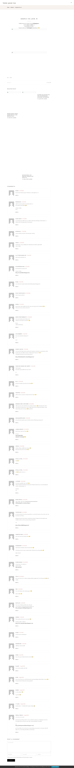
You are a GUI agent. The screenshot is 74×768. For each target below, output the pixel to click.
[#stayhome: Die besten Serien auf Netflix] (29, 133)
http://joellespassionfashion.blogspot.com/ (25, 725)
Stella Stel (19, 458)
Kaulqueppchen (20, 418)
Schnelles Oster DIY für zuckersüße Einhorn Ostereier (43, 96)
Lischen (18, 481)
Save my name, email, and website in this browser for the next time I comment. (20, 757)
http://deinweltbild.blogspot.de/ (22, 525)
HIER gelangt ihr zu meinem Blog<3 (23, 503)
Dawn (17, 690)
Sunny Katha (19, 349)
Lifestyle (12, 7)
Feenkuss (18, 201)
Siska (17, 632)
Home (8, 7)
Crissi (17, 446)
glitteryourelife (21, 255)
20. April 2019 (40, 98)
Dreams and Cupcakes (22, 403)
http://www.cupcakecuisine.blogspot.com (24, 623)
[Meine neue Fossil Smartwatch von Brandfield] (14, 102)
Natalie (18, 602)
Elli (17, 381)
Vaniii (17, 242)
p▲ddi (17, 666)
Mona (17, 304)
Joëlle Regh (19, 715)
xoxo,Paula (19, 499)
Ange (17, 654)
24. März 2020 (25, 179)
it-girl (18, 703)
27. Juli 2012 (49, 82)
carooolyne (19, 534)
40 (11, 77)
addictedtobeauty (21, 317)
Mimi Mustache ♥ (20, 293)
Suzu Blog (19, 218)
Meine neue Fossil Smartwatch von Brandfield (12, 115)
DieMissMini (19, 562)
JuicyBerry (19, 333)
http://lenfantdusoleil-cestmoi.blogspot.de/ (25, 356)
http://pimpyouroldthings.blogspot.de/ (24, 607)
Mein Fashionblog (19, 435)
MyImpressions (20, 266)
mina (17, 281)
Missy (17, 190)
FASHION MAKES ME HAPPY (23, 366)
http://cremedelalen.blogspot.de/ (23, 272)
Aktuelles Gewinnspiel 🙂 (21, 436)
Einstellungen (55, 766)
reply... (17, 195)
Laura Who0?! (20, 429)
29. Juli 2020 (9, 117)
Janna (17, 617)
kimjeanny (19, 545)
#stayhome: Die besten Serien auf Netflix (27, 176)
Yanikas (18, 392)
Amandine (18, 643)
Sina (17, 677)
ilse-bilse (19, 512)
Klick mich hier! (19, 567)
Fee (17, 589)
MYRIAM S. (18, 231)
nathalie (9, 82)
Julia (17, 576)
